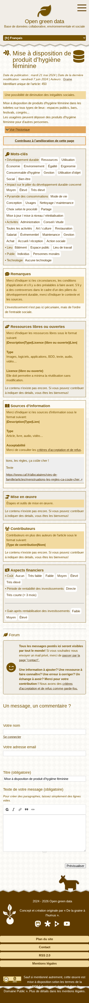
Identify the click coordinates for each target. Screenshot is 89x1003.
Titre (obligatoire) (17, 772)
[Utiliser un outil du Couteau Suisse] (39, 809)
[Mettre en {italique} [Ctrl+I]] (13, 809)
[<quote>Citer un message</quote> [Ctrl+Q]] (26, 809)
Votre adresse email (19, 747)
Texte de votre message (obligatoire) (33, 789)
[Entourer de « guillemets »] (33, 809)
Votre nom (11, 725)
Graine (67, 79)
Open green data (44, 21)
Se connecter (12, 737)
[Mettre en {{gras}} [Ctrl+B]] (6, 809)
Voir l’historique (20, 129)
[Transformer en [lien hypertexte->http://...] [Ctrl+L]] (20, 809)
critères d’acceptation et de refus (59, 450)
